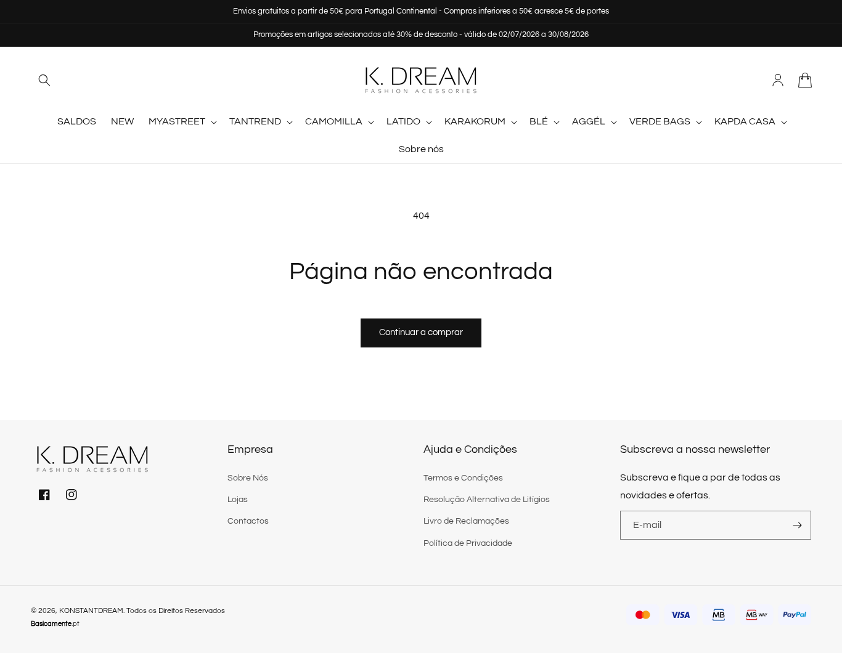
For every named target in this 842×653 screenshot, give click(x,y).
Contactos (248, 521)
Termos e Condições (463, 478)
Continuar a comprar (421, 332)
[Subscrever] (797, 525)
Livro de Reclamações (466, 521)
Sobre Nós (247, 478)
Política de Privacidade (467, 543)
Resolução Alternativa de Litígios (486, 499)
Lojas (237, 499)
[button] (44, 80)
